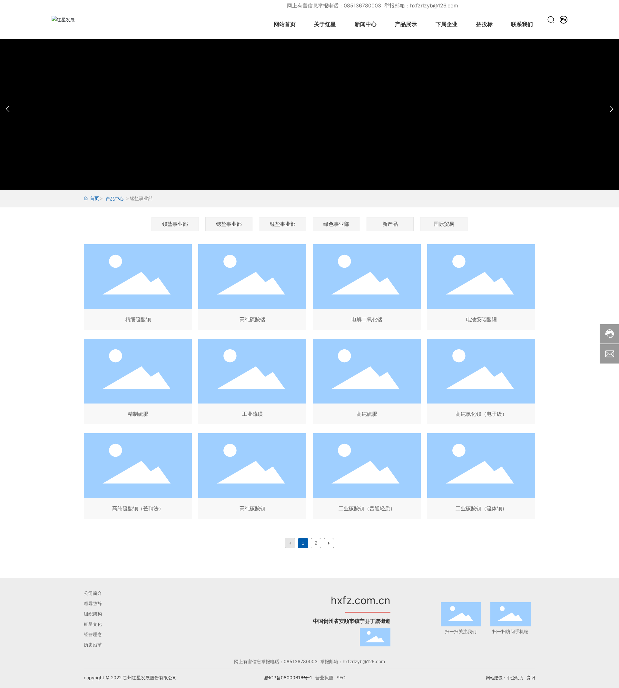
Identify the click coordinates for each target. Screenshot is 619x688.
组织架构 (93, 613)
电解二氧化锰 (367, 288)
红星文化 (93, 624)
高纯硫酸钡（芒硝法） (138, 477)
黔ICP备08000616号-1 (288, 677)
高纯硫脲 (367, 383)
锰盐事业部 (283, 224)
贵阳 (530, 677)
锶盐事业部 (229, 224)
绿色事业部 (336, 224)
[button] (611, 109)
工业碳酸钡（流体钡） (481, 477)
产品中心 (115, 198)
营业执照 (324, 677)
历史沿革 (93, 644)
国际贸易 (444, 224)
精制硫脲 (138, 383)
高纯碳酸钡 (252, 477)
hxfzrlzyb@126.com (434, 5)
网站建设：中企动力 (505, 677)
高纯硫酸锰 (252, 288)
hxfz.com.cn (360, 600)
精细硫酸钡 (138, 288)
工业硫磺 (252, 383)
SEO (341, 677)
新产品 (390, 224)
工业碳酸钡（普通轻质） (367, 477)
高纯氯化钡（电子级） (481, 383)
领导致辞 (93, 603)
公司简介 (93, 593)
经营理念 (93, 634)
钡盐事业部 (175, 224)
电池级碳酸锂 (481, 288)
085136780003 (363, 5)
